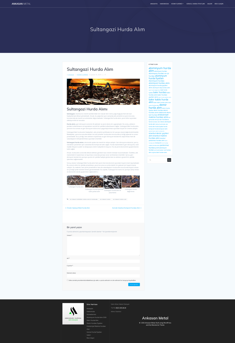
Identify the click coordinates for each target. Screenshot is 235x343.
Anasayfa (154, 4)
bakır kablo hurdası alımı (161, 102)
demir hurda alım (158, 106)
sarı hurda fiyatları (159, 150)
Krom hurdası (164, 143)
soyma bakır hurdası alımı (159, 152)
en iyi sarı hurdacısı (162, 119)
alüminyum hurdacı (160, 71)
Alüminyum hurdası (156, 81)
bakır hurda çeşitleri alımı (165, 97)
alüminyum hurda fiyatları (158, 77)
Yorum (69, 235)
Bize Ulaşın (219, 4)
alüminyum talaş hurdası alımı (161, 88)
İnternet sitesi (71, 273)
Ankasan (21, 4)
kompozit (158, 143)
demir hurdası (158, 110)
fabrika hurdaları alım (154, 122)
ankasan (71, 75)
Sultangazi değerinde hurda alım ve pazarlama (84, 199)
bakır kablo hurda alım (158, 101)
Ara (169, 160)
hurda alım (152, 126)
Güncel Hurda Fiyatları (196, 4)
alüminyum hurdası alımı (159, 83)
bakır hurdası (159, 92)
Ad (68, 258)
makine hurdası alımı (154, 145)
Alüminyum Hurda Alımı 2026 (96, 317)
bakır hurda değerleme (154, 90)
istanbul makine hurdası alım (158, 136)
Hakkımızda (164, 4)
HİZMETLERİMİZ (82, 75)
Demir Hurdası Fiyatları (94, 323)
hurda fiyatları (159, 126)
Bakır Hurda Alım (92, 320)
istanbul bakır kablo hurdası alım (156, 131)
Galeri (209, 4)
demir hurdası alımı (158, 111)
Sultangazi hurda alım (119, 199)
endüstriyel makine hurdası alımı (158, 115)
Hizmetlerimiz (176, 4)
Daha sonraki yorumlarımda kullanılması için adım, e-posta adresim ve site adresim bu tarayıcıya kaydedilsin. (102, 280)
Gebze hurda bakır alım (162, 124)
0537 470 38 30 (121, 308)
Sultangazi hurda (105, 199)
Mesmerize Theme (158, 325)
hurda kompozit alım (161, 129)
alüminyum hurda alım (160, 69)
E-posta (70, 266)
